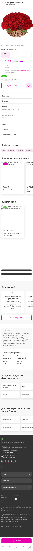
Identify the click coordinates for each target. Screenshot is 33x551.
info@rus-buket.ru (9, 457)
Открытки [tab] (11, 150)
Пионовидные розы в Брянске (9, 386)
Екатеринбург (6, 419)
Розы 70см (5, 395)
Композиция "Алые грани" (11, 177)
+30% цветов (15, 54)
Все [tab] (3, 150)
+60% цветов (26, 54)
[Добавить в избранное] (29, 85)
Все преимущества (16, 318)
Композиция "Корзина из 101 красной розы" (12, 221)
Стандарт (6, 53)
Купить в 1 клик (12, 86)
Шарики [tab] (20, 150)
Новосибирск (6, 427)
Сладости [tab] (29, 150)
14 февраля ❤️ (21, 358)
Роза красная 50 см (8, 109)
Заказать (18, 541)
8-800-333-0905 (8, 452)
